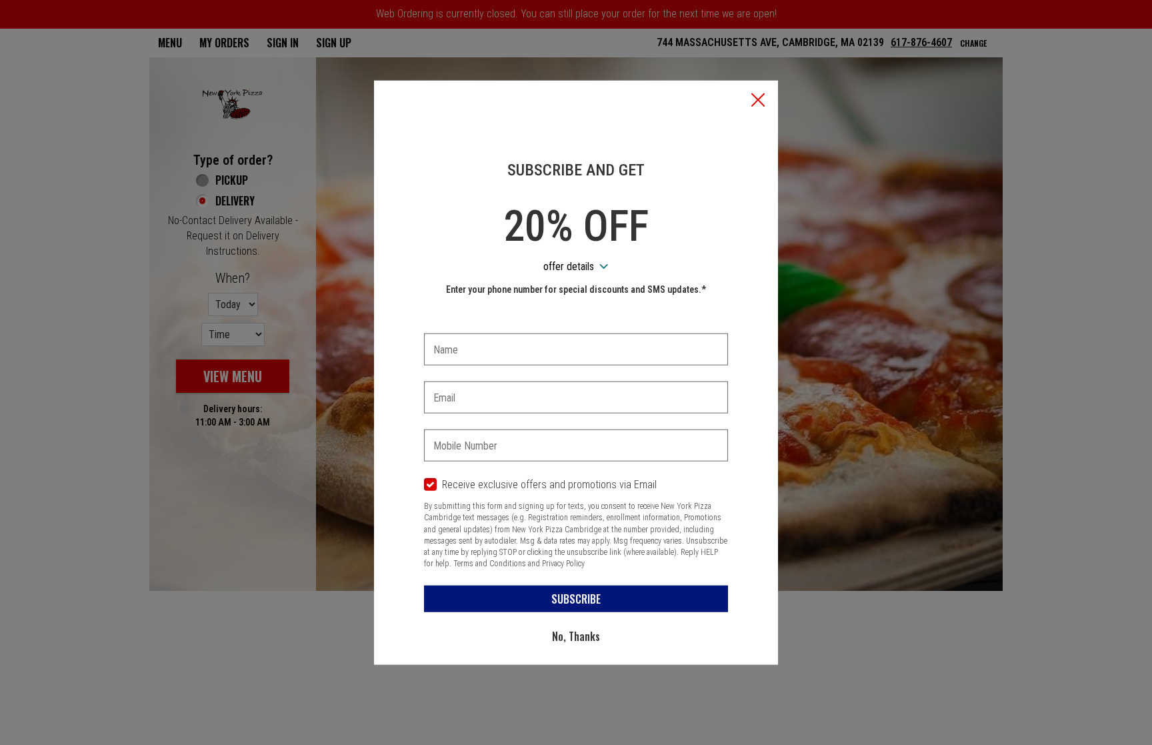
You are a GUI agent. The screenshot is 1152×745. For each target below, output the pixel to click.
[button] (758, 100)
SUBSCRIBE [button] (576, 598)
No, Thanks (576, 636)
